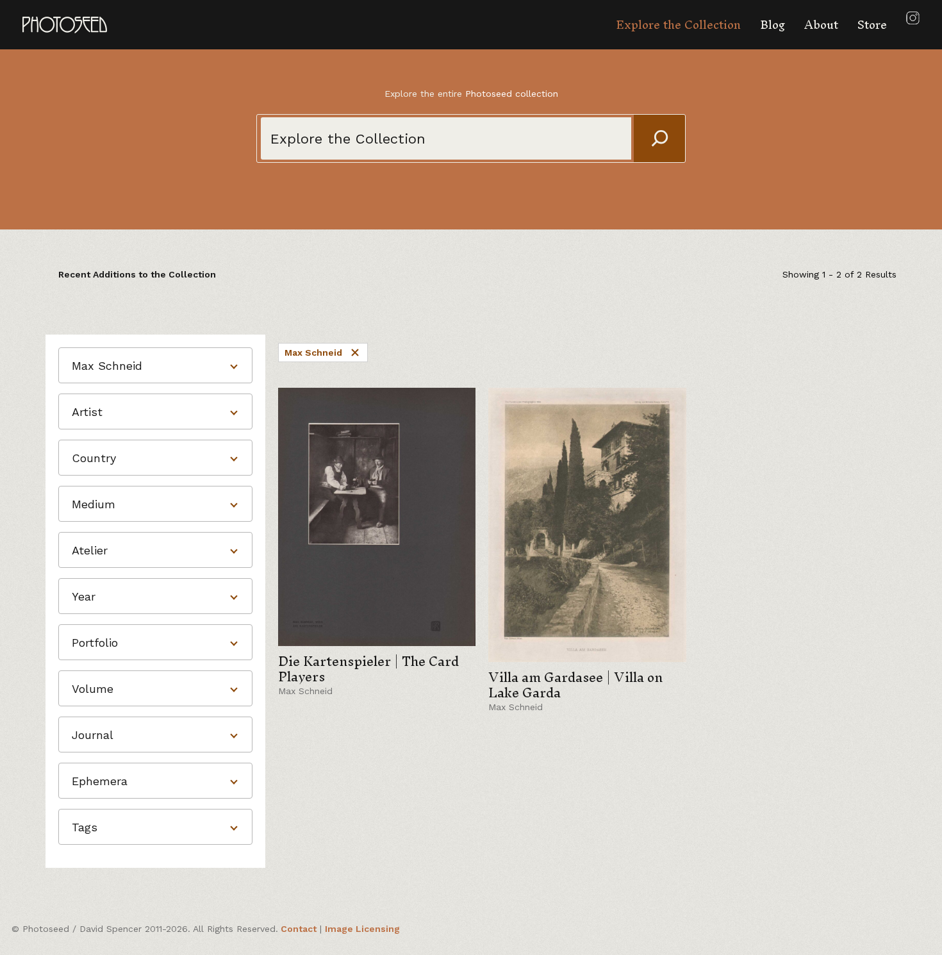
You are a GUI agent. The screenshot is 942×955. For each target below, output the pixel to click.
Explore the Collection (678, 25)
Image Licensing (362, 929)
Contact (299, 929)
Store (872, 25)
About (821, 25)
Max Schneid (313, 352)
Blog (772, 25)
